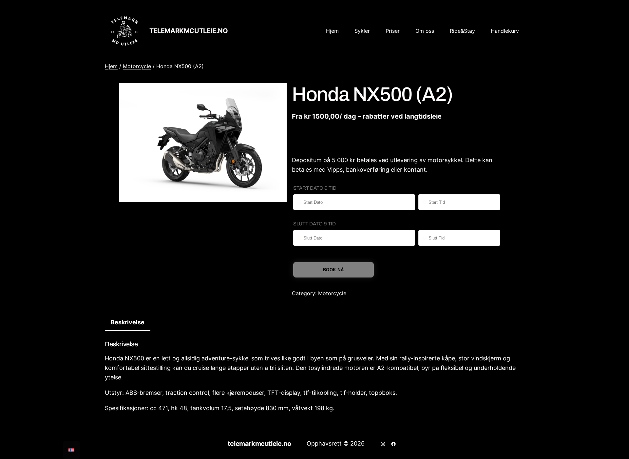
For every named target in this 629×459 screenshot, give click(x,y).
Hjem (111, 66)
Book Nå (333, 269)
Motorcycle (137, 66)
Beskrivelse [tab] (127, 322)
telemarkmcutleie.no (188, 31)
